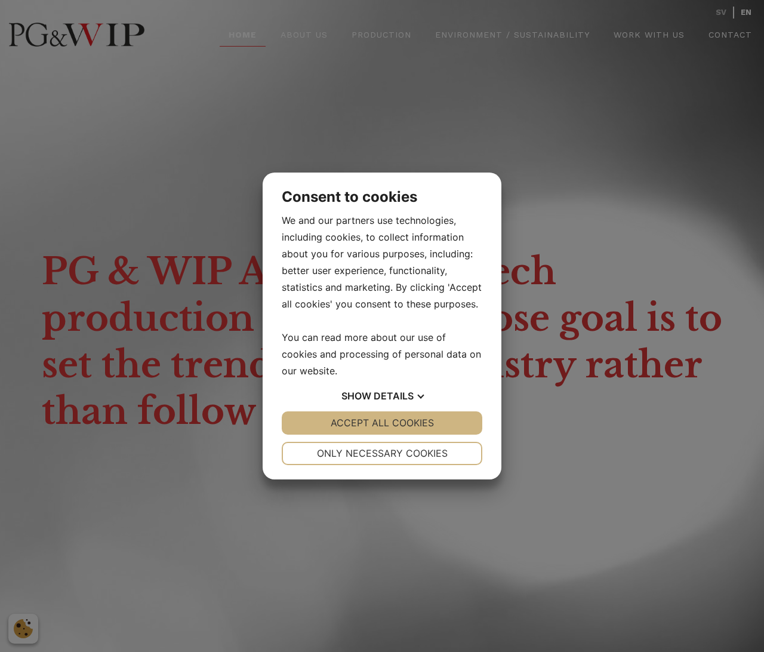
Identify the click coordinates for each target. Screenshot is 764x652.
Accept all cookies (382, 423)
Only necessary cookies (382, 453)
